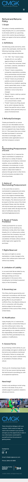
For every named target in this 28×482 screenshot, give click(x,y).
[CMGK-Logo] (10, 1)
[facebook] (6, 453)
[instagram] (3, 453)
